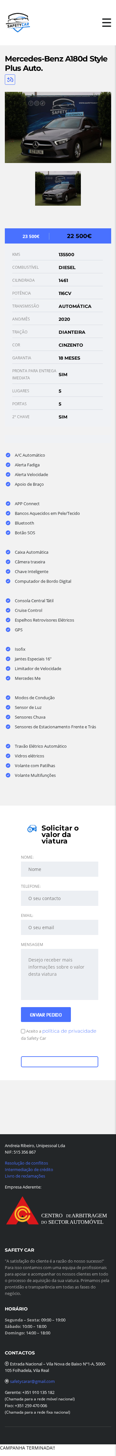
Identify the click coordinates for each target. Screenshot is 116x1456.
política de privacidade (69, 1031)
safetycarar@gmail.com (32, 1381)
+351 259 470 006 (31, 1405)
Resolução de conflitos (26, 1163)
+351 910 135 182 (37, 1392)
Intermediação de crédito (29, 1169)
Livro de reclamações (25, 1176)
